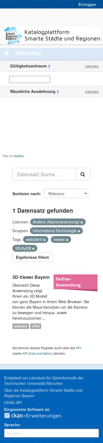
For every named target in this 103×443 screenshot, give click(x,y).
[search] (83, 174)
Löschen (92, 66)
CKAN (37, 416)
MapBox (18, 156)
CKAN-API (13, 402)
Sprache (12, 424)
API (78, 347)
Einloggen (87, 4)
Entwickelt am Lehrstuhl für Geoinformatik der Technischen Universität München (43, 380)
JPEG (36, 326)
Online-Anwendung (68, 282)
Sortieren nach (26, 193)
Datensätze (29, 52)
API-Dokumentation (37, 353)
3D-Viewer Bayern (31, 277)
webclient (20, 326)
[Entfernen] (81, 222)
